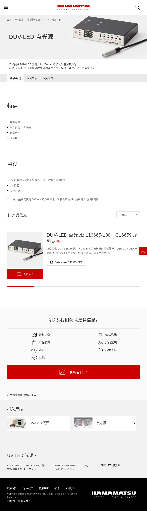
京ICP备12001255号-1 (18, 501)
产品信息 (19, 19)
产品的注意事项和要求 (20, 394)
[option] (38, 423)
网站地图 (70, 488)
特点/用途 (15, 78)
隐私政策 (28, 488)
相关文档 (48, 78)
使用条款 (44, 488)
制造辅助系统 (33, 19)
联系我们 (12, 488)
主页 (9, 19)
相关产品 (32, 78)
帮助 (57, 488)
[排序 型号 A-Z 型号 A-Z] (128, 215)
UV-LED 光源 (49, 19)
